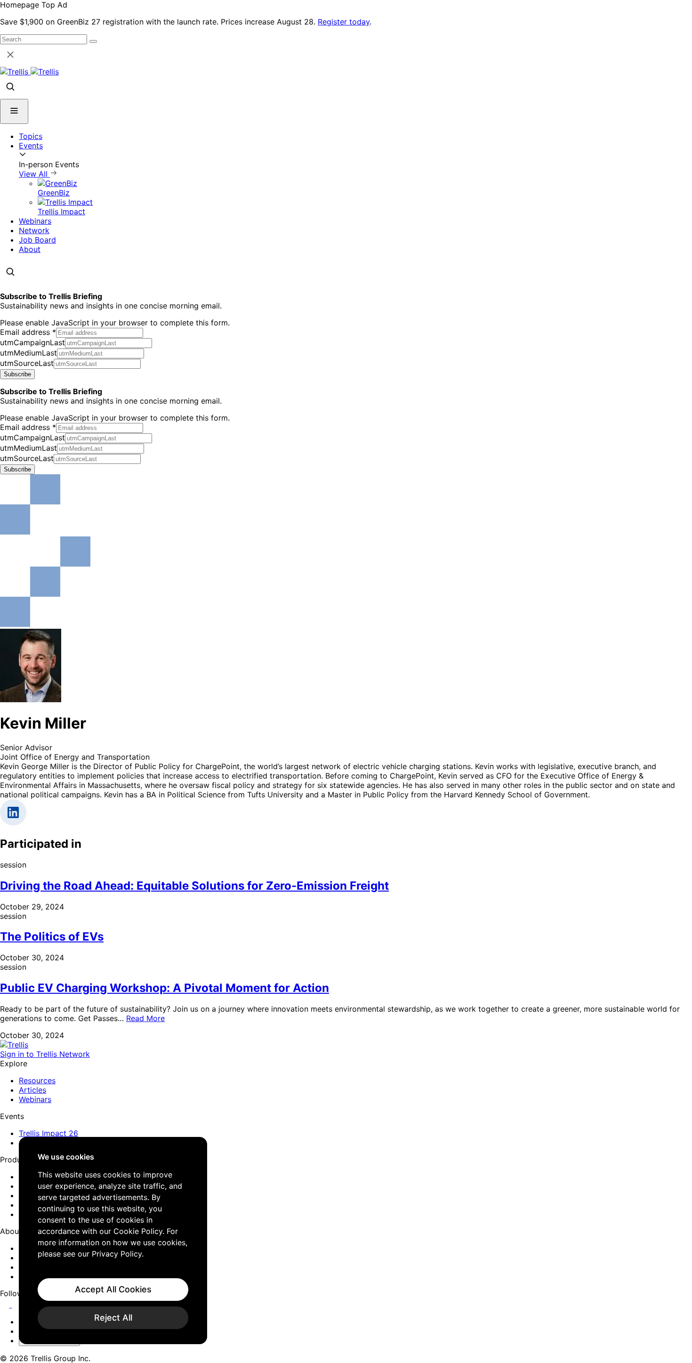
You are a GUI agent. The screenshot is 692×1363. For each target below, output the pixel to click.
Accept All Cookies (113, 1289)
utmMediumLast (28, 352)
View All (34, 173)
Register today (344, 21)
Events (31, 145)
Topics (30, 136)
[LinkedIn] (6, 1304)
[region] (113, 1240)
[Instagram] (18, 1304)
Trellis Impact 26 (48, 1133)
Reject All (113, 1317)
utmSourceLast (27, 363)
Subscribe (17, 374)
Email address (28, 332)
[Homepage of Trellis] (14, 1044)
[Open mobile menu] (14, 111)
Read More (145, 1018)
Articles (32, 1090)
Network (34, 230)
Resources (37, 1080)
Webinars (35, 221)
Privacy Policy (117, 1253)
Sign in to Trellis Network (45, 1054)
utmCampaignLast (32, 342)
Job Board (37, 239)
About (29, 249)
